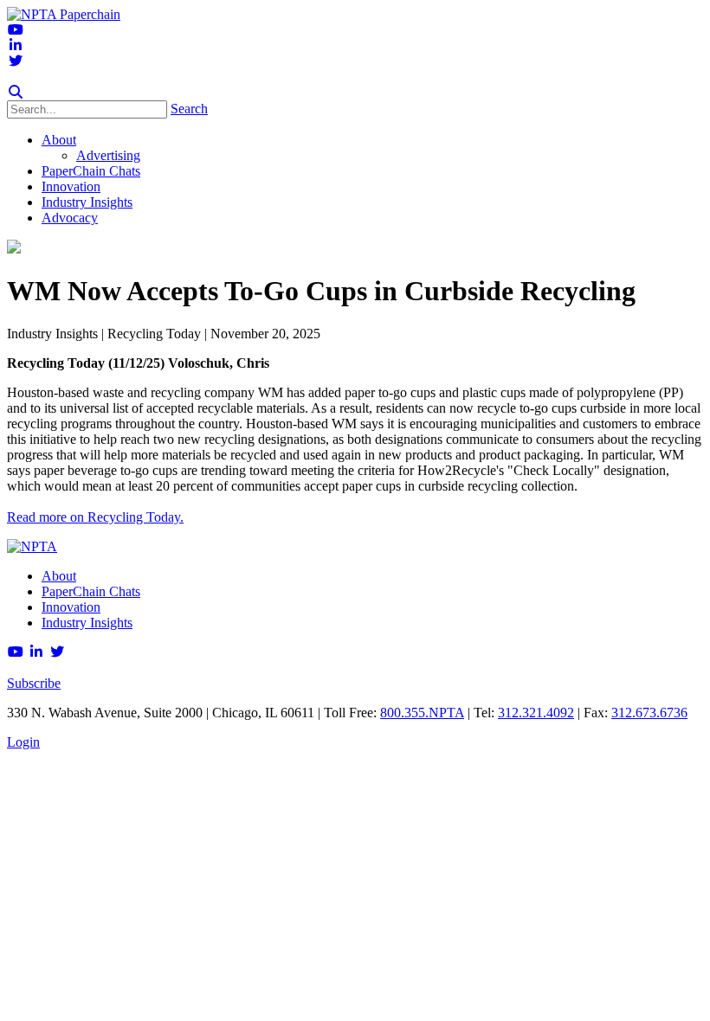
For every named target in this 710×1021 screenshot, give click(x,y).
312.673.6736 (649, 712)
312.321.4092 (536, 712)
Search (189, 108)
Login (23, 742)
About (59, 575)
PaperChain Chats (91, 591)
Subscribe (34, 683)
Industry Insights (87, 622)
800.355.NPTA (422, 712)
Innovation (71, 607)
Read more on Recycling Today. (95, 517)
